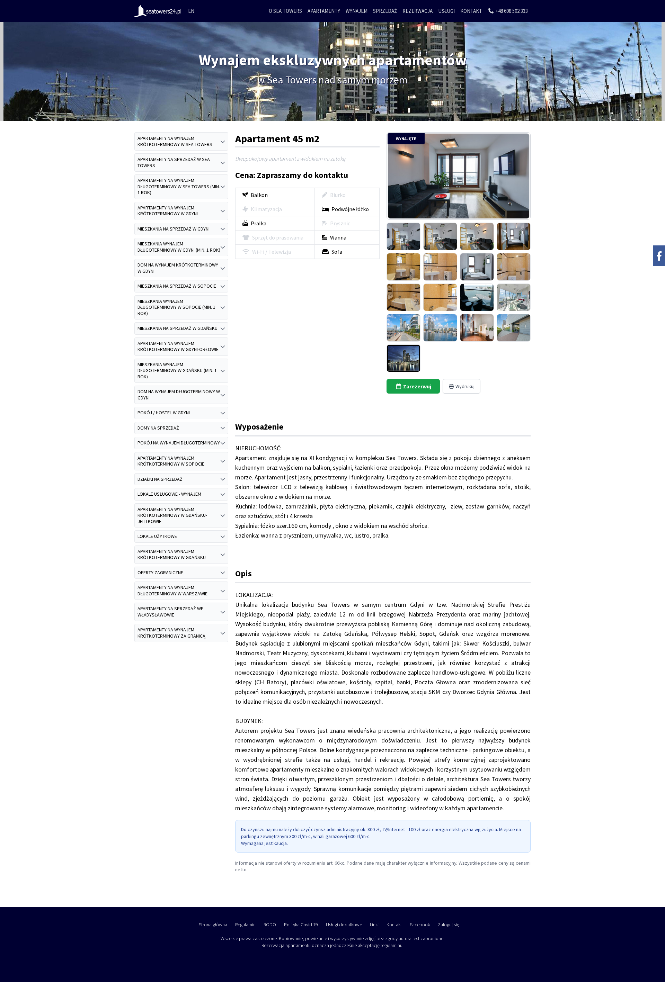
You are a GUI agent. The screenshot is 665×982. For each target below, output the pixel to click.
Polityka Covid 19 (301, 924)
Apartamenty (324, 11)
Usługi (446, 11)
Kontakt (471, 11)
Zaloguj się (448, 924)
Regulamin (245, 924)
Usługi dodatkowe (344, 924)
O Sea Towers (285, 11)
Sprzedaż (385, 11)
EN (191, 11)
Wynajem (356, 11)
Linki (374, 924)
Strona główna (213, 924)
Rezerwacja (417, 11)
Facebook (420, 924)
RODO (270, 924)
